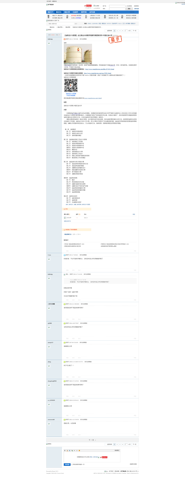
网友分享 (97, 18)
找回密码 (136, 6)
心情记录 (92, 15)
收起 (134, 214)
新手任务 (128, 15)
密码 (104, 8)
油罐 (75, 204)
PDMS (89, 23)
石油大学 (112, 65)
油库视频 (79, 204)
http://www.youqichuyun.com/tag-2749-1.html (97, 73)
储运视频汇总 (67, 234)
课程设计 (104, 23)
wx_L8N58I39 (51, 400)
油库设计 (71, 204)
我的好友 (128, 18)
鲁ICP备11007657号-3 (132, 471)
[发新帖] (48, 30)
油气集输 (127, 23)
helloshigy (50, 39)
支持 (73, 270)
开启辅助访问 (136, 1)
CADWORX (95, 23)
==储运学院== (60, 27)
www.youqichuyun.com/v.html (93, 98)
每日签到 (79, 15)
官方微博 (54, 18)
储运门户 (50, 12)
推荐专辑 (84, 12)
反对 (79, 270)
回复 (67, 251)
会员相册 (92, 18)
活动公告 (111, 15)
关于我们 (111, 471)
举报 (135, 251)
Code (77, 450)
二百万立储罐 (51, 304)
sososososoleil (51, 419)
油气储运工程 (76, 113)
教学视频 (68, 65)
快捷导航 (132, 12)
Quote (74, 450)
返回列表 (109, 30)
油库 (67, 204)
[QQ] (106, 471)
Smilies (79, 450)
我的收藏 (134, 18)
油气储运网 (47, 27)
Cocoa (49, 255)
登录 (91, 457)
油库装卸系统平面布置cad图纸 (108, 246)
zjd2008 (50, 323)
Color (67, 450)
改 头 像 (116, 15)
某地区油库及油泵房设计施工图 (72, 246)
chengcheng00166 (52, 381)
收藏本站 (54, 1)
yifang (49, 361)
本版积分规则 (133, 464)
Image (70, 450)
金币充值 (92, 12)
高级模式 (117, 450)
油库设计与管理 (86, 204)
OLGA (120, 23)
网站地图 (117, 471)
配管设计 (133, 23)
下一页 (134, 30)
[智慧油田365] (52, 20)
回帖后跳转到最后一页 (78, 464)
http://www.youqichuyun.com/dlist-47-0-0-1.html (99, 69)
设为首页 (49, 1)
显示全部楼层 (83, 39)
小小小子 (69, 217)
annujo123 (50, 342)
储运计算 (67, 12)
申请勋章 (134, 15)
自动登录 (129, 6)
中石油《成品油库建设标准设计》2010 (74, 244)
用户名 (104, 6)
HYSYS (109, 23)
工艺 (123, 23)
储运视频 (68, 27)
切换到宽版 (138, 1)
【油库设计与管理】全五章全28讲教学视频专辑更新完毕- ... (87, 27)
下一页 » (92, 440)
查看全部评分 (67, 221)
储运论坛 (58, 12)
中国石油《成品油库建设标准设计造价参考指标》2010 (115, 244)
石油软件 (75, 12)
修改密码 (111, 18)
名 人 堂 (116, 18)
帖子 (76, 23)
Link (72, 450)
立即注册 (136, 8)
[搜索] (81, 24)
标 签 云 (73, 18)
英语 (100, 23)
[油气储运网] (50, 4)
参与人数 (67, 214)
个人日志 (97, 15)
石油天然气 (115, 23)
